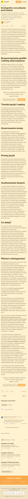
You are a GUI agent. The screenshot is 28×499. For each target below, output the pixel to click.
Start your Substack (10, 493)
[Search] (25, 440)
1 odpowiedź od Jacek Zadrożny (11, 427)
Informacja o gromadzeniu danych (18, 489)
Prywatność (14, 488)
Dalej (24, 395)
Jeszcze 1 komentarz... (5, 433)
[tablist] (7, 405)
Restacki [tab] (10, 405)
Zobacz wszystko (6, 471)
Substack (7, 496)
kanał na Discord (18, 288)
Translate (3, 5)
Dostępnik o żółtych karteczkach (10, 462)
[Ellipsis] (26, 417)
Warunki (19, 488)
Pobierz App (20, 493)
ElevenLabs (21, 133)
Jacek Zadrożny (7, 21)
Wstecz (4, 395)
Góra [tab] (3, 439)
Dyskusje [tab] (13, 439)
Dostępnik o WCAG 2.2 (7, 453)
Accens (18, 352)
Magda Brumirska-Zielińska (10, 416)
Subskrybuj (18, 1)
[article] (14, 447)
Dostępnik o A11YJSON (7, 443)
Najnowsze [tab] (7, 439)
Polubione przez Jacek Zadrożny (10, 418)
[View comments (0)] (8, 450)
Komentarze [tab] (4, 405)
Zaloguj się (24, 1)
